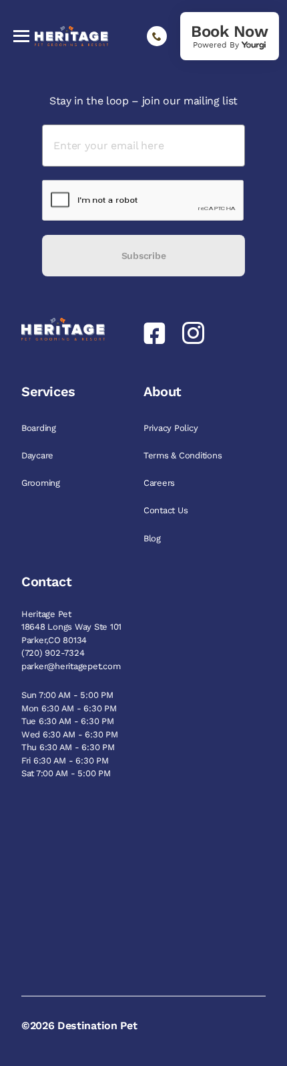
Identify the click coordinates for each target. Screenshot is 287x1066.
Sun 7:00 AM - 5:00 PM (67, 695)
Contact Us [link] (167, 510)
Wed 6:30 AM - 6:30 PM (69, 734)
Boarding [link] (40, 428)
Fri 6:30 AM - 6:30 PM (65, 761)
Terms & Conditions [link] (184, 455)
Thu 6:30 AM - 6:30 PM (68, 747)
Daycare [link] (38, 455)
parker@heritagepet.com (70, 666)
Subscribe (143, 255)
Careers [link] (161, 483)
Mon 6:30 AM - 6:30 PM (69, 708)
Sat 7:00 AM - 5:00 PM (66, 773)
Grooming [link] (42, 483)
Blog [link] (154, 538)
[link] (229, 36)
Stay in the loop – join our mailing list (143, 100)
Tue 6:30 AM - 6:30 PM (67, 721)
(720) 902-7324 (52, 653)
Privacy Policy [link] (172, 428)
